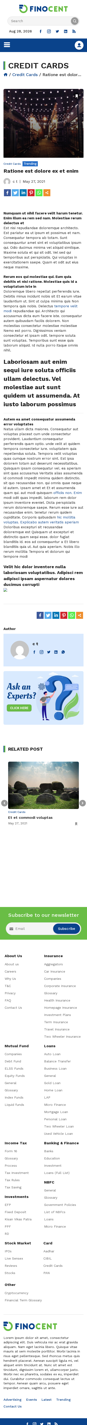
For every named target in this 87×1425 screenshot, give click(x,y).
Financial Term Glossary (23, 1300)
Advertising (12, 1399)
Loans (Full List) (57, 1173)
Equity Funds (15, 1076)
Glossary (50, 993)
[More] (46, 192)
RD (7, 1234)
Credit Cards (25, 74)
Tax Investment (17, 1173)
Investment (52, 1165)
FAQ (8, 1000)
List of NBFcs (54, 1212)
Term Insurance (56, 1022)
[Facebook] (7, 192)
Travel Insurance (57, 1029)
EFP (8, 1205)
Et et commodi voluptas (30, 817)
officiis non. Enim (67, 493)
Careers (10, 971)
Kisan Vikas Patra (18, 1219)
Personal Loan (55, 1119)
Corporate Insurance (60, 986)
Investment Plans (57, 1015)
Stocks (10, 1273)
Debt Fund (13, 1061)
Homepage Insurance (60, 1007)
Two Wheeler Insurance (62, 1036)
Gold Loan (52, 1083)
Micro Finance (55, 1104)
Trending (63, 1399)
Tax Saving (13, 1187)
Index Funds (14, 1097)
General (10, 1083)
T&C (8, 986)
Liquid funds (14, 1104)
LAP (47, 1097)
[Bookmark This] (76, 96)
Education (52, 1158)
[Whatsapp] (38, 192)
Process (11, 1165)
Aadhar (48, 1251)
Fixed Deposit (15, 1212)
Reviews (11, 1265)
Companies (52, 978)
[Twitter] (15, 192)
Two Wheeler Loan (59, 1126)
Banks (48, 1151)
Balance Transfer (57, 1061)
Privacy (10, 993)
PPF (8, 1226)
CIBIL (47, 1258)
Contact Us (13, 1007)
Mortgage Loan (56, 1112)
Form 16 (11, 1151)
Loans (49, 1219)
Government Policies (60, 1205)
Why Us (10, 978)
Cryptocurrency (16, 1293)
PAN (46, 1273)
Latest (47, 1399)
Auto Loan (52, 1054)
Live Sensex (14, 1258)
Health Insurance (57, 1000)
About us (12, 964)
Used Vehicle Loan (58, 1133)
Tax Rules (12, 1180)
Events (31, 1399)
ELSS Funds (14, 1068)
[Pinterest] (31, 192)
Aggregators (53, 964)
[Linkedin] (23, 192)
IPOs (8, 1251)
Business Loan (55, 1068)
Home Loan (53, 1090)
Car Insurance (54, 971)
